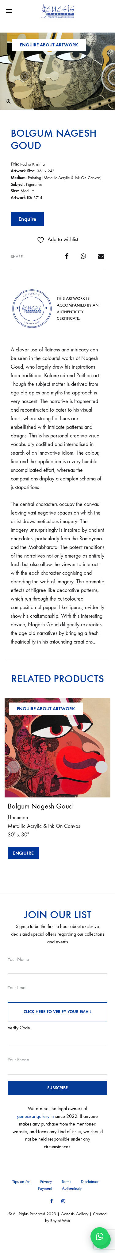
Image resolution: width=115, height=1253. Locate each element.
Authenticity (72, 1188)
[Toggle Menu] (9, 11)
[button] (8, 101)
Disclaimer (89, 1181)
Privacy (46, 1181)
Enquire (27, 219)
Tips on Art (21, 1181)
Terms (66, 1181)
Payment (45, 1188)
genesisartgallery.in (35, 1116)
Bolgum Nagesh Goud (54, 139)
